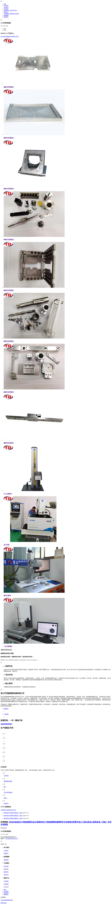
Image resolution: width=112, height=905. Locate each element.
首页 (5, 4)
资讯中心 (6, 12)
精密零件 (13, 36)
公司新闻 (6, 13)
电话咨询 (6, 892)
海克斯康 (6, 10)
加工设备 (3, 36)
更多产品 (6, 874)
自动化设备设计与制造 (18, 822)
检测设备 (8, 36)
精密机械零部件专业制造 (61, 822)
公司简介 (6, 7)
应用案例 (6, 15)
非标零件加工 (76, 822)
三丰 (10, 10)
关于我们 (6, 5)
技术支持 (16, 13)
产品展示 (6, 9)
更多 (15, 10)
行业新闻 (11, 13)
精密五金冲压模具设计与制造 (39, 822)
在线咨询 (3, 724)
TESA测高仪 (8, 494)
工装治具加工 (87, 822)
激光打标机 (7, 595)
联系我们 (6, 17)
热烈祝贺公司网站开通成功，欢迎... (13, 812)
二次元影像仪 (8, 646)
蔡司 (13, 10)
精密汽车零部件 (9, 87)
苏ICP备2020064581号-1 (11, 838)
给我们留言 (4, 903)
